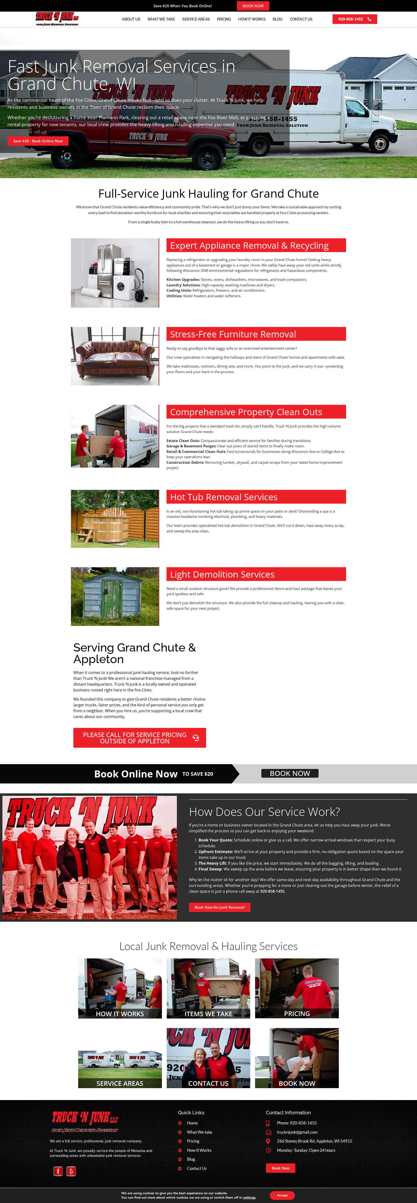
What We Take (161, 19)
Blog (278, 19)
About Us (131, 19)
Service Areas (196, 19)
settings (249, 1198)
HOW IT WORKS (120, 1013)
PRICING (297, 1013)
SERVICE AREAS (120, 1083)
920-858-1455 (272, 891)
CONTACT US (208, 1083)
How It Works (251, 19)
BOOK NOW (297, 1083)
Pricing (224, 19)
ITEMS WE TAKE (208, 1013)
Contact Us (301, 19)
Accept (282, 1195)
